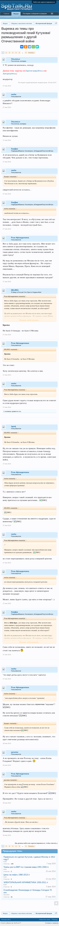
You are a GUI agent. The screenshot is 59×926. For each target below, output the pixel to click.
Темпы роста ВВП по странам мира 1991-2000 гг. (26, 867)
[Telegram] (29, 46)
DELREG (15, 290)
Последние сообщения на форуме (35, 13)
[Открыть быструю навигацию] (56, 23)
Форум (16, 14)
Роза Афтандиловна (20, 238)
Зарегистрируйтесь (34, 70)
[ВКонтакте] (21, 46)
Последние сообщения (10, 17)
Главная (6, 13)
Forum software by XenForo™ (11, 923)
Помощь (55, 919)
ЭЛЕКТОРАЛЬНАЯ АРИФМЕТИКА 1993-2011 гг (25, 882)
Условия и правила (51, 923)
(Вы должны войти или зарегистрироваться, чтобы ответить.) (36, 843)
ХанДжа (14, 149)
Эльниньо (15, 59)
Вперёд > (31, 52)
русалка (14, 752)
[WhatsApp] (33, 46)
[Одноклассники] (25, 46)
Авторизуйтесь (9, 73)
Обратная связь (44, 919)
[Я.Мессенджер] (37, 46)
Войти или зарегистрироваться (44, 2)
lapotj (13, 426)
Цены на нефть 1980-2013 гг (16, 875)
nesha (13, 94)
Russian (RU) (6, 919)
